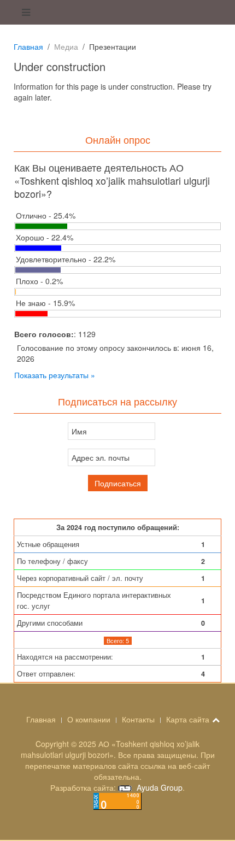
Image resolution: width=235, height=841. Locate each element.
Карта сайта (187, 719)
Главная (28, 46)
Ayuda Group (158, 787)
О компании (88, 719)
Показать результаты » (54, 374)
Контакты (138, 719)
